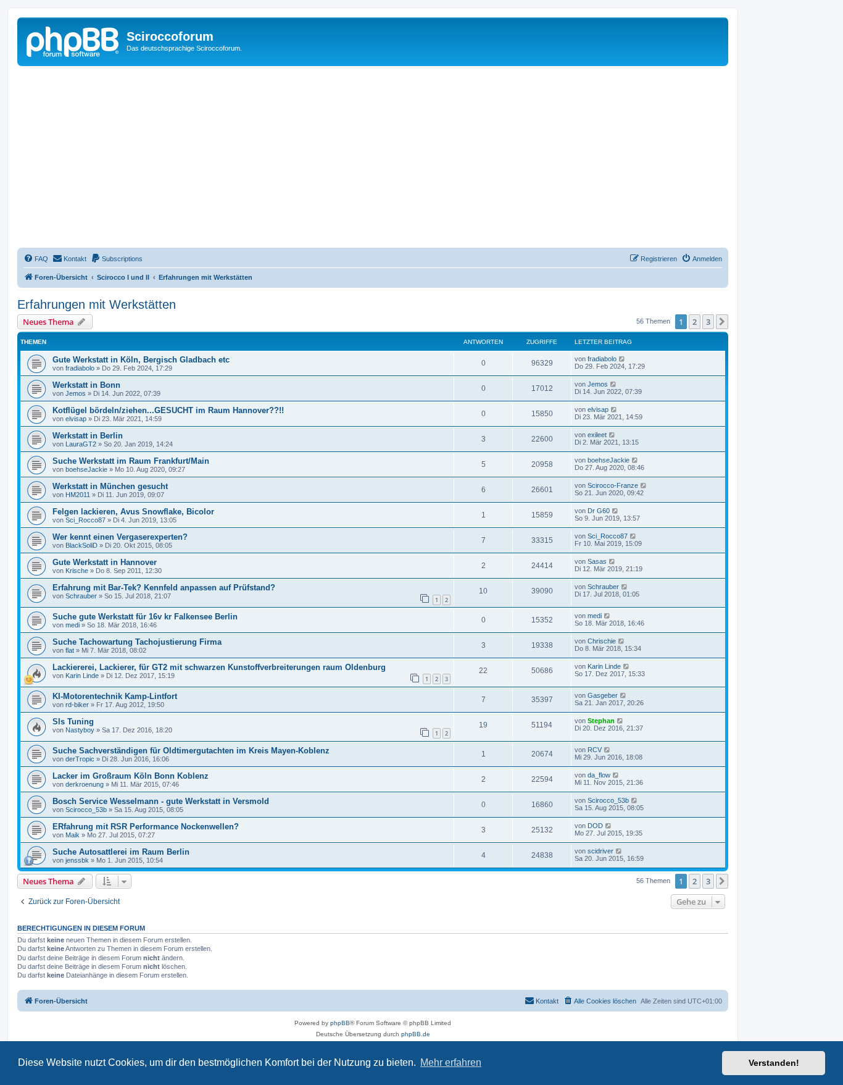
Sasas (597, 561)
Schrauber (81, 596)
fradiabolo (79, 368)
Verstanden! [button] (774, 1063)
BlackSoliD (81, 545)
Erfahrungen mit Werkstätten (96, 304)
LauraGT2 (80, 444)
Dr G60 (599, 510)
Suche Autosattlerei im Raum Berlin (120, 852)
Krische (76, 570)
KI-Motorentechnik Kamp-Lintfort (114, 696)
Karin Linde (82, 675)
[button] (722, 321)
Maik (72, 835)
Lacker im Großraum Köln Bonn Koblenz (130, 776)
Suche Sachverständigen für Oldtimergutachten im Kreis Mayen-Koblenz (191, 750)
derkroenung (84, 784)
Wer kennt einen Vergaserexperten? (120, 537)
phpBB (340, 1023)
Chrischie (602, 641)
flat (69, 650)
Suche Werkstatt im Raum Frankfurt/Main (130, 461)
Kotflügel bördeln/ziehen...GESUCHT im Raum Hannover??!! (168, 410)
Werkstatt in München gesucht (110, 486)
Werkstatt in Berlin (87, 435)
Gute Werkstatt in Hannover (104, 562)
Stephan (601, 720)
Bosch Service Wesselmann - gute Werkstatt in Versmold (160, 801)
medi (72, 625)
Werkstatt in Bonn (86, 385)
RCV (595, 749)
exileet (597, 434)
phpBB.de (415, 1034)
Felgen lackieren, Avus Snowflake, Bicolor (133, 511)
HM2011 (77, 494)
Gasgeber (603, 695)
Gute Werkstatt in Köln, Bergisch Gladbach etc (141, 359)
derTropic (79, 759)
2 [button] (694, 321)
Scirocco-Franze (613, 485)
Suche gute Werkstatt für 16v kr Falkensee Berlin (145, 616)
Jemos (75, 393)
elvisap (75, 418)
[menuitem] (35, 258)
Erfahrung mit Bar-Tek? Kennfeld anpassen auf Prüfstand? (163, 587)
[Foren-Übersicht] (73, 40)
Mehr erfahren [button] (450, 1062)
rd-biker (77, 704)
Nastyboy (79, 730)
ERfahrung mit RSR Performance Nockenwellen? (145, 826)
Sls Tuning (73, 721)
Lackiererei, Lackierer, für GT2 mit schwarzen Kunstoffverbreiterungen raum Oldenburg (219, 667)
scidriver (600, 851)
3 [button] (708, 321)
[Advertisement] (387, 158)
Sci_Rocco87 (85, 520)
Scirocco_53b (86, 809)
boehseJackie (86, 469)
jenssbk (77, 860)
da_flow (599, 775)
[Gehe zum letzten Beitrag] (622, 358)
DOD (595, 825)
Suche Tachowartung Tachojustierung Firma (137, 642)
